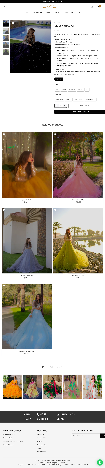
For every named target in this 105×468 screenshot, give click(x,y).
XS (57, 90)
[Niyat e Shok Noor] (27, 165)
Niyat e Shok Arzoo (27, 275)
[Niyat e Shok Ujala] (78, 241)
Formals (57, 22)
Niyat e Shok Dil (64, 26)
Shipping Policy (9, 434)
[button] (4, 386)
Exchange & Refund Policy (13, 441)
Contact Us (41, 438)
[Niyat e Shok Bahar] (78, 165)
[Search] (4, 6)
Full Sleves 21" (90, 100)
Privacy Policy (8, 438)
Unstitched (41, 452)
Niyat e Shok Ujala (78, 275)
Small (64, 90)
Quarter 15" (78, 100)
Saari (39, 448)
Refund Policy (8, 445)
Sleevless (59, 100)
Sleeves (58, 95)
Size (56, 85)
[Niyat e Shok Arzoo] (27, 241)
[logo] (50, 5)
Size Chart (59, 79)
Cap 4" (68, 100)
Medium (72, 90)
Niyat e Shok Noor (27, 200)
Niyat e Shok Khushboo (26, 351)
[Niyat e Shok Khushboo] (27, 316)
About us (41, 434)
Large (80, 90)
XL (87, 90)
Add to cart (85, 105)
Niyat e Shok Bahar (78, 200)
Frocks (39, 441)
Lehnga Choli (42, 445)
